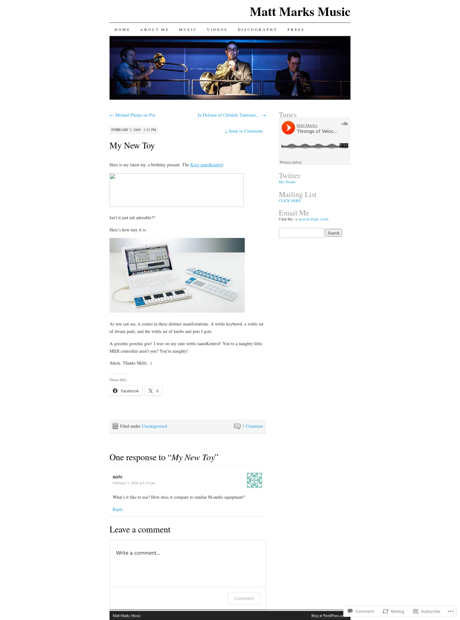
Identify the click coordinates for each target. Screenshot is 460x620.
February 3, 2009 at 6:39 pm (134, 482)
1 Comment (252, 426)
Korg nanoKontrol (206, 165)
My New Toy (132, 145)
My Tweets (287, 181)
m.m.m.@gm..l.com (313, 218)
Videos (217, 29)
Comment (244, 598)
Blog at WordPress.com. (329, 615)
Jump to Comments (244, 131)
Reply (118, 509)
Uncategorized (154, 426)
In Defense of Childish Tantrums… (232, 115)
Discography (258, 29)
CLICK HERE (290, 200)
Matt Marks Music (300, 11)
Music (188, 29)
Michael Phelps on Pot (132, 115)
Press (296, 29)
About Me (154, 29)
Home (122, 29)
